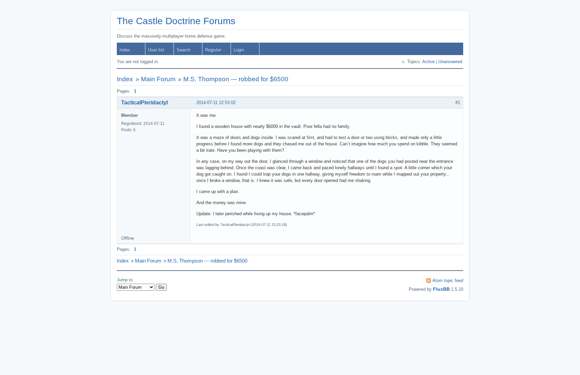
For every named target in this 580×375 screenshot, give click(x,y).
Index (124, 49)
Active (428, 61)
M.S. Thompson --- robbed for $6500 (235, 79)
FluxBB (441, 289)
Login (239, 49)
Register (213, 49)
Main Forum (158, 79)
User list (156, 49)
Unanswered (450, 61)
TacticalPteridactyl (144, 102)
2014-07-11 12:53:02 (216, 102)
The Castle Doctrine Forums (176, 21)
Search (183, 49)
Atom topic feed (447, 280)
